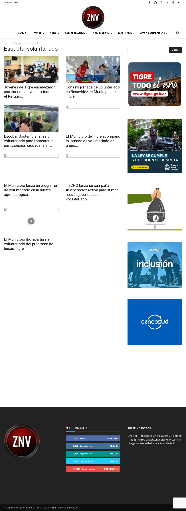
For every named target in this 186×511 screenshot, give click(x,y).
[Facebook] (149, 2)
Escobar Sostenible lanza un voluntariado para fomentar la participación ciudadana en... (29, 141)
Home (22, 33)
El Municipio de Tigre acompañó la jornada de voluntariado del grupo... (93, 141)
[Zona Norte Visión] (93, 17)
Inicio (6, 43)
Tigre (38, 33)
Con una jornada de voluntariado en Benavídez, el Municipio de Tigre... (93, 91)
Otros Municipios (152, 33)
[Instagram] (155, 2)
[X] (167, 2)
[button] (177, 33)
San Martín (101, 33)
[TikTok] (161, 2)
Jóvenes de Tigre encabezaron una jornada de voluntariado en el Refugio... (29, 91)
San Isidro (125, 33)
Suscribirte (111, 468)
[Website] (173, 2)
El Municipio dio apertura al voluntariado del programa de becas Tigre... (28, 244)
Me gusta (112, 438)
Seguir (114, 446)
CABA (53, 33)
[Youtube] (179, 2)
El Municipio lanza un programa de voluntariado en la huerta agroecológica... (30, 190)
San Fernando (75, 33)
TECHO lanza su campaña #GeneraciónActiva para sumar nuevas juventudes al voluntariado (92, 192)
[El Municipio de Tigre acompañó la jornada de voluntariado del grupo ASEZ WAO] (93, 118)
